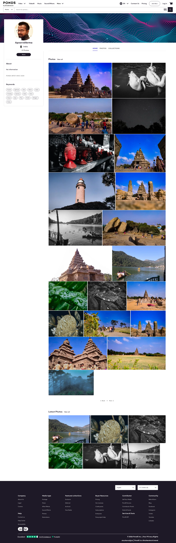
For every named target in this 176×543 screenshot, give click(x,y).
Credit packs (99, 506)
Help (20, 513)
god (24, 89)
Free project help (100, 517)
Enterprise (98, 513)
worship (9, 94)
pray (21, 98)
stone (30, 89)
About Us (21, 499)
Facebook (152, 506)
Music (44, 503)
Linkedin (151, 520)
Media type (46, 496)
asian (36, 89)
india (24, 94)
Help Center (21, 520)
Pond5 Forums (126, 503)
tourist (9, 89)
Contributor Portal (128, 506)
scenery (17, 94)
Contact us (21, 517)
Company (22, 496)
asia (15, 98)
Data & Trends (126, 510)
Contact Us (135, 3)
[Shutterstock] (128, 540)
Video (20, 3)
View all (60, 59)
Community (153, 496)
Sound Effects (49, 5)
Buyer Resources (101, 496)
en (124, 3)
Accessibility (21, 524)
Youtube (151, 517)
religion (35, 98)
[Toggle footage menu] (24, 3)
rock (31, 94)
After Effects (46, 506)
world (27, 98)
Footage (44, 499)
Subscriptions (99, 510)
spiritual (16, 89)
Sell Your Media (127, 499)
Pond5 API (125, 517)
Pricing (144, 3)
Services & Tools (128, 513)
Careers (20, 506)
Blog (150, 503)
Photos (44, 513)
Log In (165, 3)
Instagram (152, 510)
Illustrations (46, 517)
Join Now (155, 3)
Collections (114, 48)
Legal (19, 503)
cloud (8, 98)
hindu (9, 102)
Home (95, 48)
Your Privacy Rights (150, 537)
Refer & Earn (152, 499)
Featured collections (73, 496)
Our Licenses (99, 503)
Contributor (127, 496)
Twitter (151, 513)
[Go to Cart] (171, 3)
